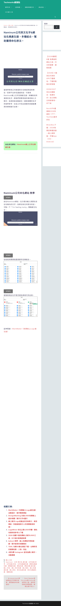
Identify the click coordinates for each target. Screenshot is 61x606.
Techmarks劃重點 (12, 2)
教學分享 (7, 7)
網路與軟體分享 (29, 7)
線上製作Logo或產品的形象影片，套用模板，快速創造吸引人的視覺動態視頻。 (22, 524)
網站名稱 (20, 566)
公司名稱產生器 (23, 564)
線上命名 (13, 570)
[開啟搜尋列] (55, 16)
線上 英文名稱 (16, 568)
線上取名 (26, 568)
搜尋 (46, 24)
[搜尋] (57, 27)
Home (5, 25)
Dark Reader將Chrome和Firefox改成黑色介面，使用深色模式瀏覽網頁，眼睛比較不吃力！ (28, 582)
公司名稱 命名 (11, 564)
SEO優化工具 (9, 12)
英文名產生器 (21, 570)
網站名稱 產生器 (30, 566)
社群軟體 (17, 7)
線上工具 (11, 25)
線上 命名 (7, 568)
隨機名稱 (10, 572)
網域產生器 (12, 566)
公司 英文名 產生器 (20, 562)
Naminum (9, 562)
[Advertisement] (20, 56)
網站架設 (41, 7)
